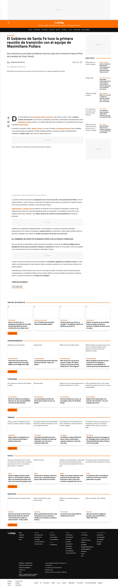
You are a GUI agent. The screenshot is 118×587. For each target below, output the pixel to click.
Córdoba (37, 29)
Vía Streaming (101, 537)
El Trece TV (46, 583)
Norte (58, 29)
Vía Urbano (100, 535)
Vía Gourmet (100, 539)
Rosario (45, 29)
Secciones (86, 29)
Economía (84, 544)
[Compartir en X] (8, 126)
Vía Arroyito (38, 537)
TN (40, 583)
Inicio (30, 29)
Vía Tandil (37, 539)
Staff (20, 572)
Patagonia (77, 29)
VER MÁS (11, 333)
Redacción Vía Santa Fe (18, 62)
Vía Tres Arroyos (39, 541)
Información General (87, 547)
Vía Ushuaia (84, 535)
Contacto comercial (25, 567)
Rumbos (99, 544)
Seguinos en (76, 62)
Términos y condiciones (25, 563)
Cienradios (71, 583)
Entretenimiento (86, 549)
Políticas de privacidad (25, 565)
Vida (82, 556)
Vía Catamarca (54, 539)
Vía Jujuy (52, 535)
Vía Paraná (69, 548)
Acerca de (22, 569)
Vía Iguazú (68, 539)
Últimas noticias (86, 540)
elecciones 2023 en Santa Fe (43, 117)
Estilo (83, 553)
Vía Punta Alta (38, 544)
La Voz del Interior (90, 583)
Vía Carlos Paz (38, 535)
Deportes (84, 551)
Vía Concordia (70, 550)
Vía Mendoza (53, 544)
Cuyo (70, 29)
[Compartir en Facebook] (8, 117)
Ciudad (64, 583)
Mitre (53, 583)
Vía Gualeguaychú (71, 553)
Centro (51, 29)
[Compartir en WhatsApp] (8, 122)
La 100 (58, 583)
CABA (20, 539)
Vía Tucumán (53, 537)
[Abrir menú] (23, 22)
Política (83, 542)
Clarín (36, 583)
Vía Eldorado (69, 537)
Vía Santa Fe (69, 544)
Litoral (64, 29)
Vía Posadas (69, 535)
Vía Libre (99, 541)
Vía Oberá (68, 541)
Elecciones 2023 (17, 287)
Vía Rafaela (69, 546)
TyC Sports (80, 583)
